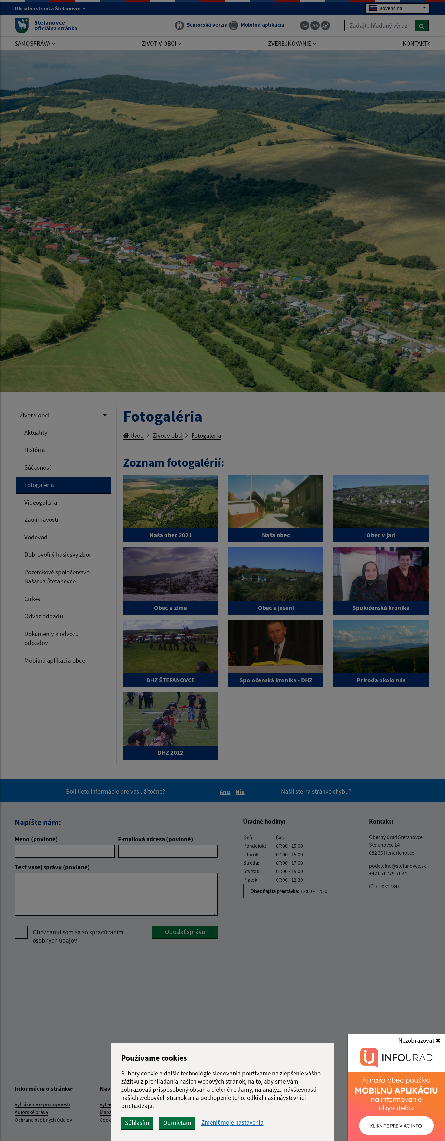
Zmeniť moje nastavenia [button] (232, 1122)
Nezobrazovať (417, 1040)
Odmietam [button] (177, 1123)
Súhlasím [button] (137, 1123)
